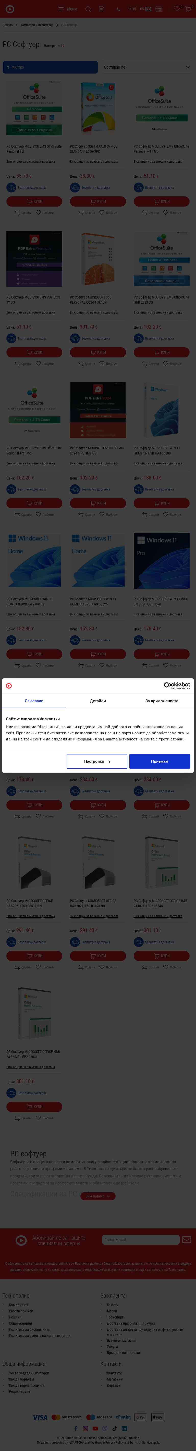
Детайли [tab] (98, 700)
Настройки (94, 761)
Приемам (159, 761)
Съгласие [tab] (34, 700)
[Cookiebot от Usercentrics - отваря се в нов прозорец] (167, 686)
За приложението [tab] (162, 700)
